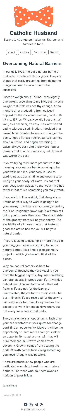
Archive (24, 52)
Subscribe (39, 52)
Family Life (11, 385)
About (11, 52)
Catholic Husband (33, 33)
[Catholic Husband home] (33, 26)
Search (54, 52)
